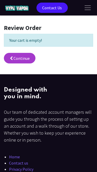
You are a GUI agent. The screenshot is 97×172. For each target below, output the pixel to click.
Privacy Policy (21, 169)
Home (14, 156)
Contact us (18, 163)
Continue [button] (21, 58)
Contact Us (52, 7)
